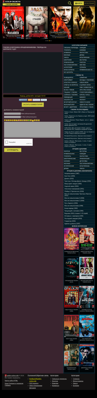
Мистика (83, 65)
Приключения (69, 62)
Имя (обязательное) (28, 113)
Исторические (69, 166)
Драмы (82, 55)
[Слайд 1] (46, 40)
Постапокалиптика (70, 65)
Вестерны (83, 60)
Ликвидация (68, 97)
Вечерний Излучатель (71, 102)
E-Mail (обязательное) (28, 117)
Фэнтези (83, 62)
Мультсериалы (69, 69)
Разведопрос (68, 77)
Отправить (12, 150)
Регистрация (89, 3)
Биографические (70, 158)
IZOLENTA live (68, 99)
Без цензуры (68, 72)
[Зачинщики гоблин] (37, 22)
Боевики (83, 50)
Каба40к (66, 87)
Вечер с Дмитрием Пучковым (71, 107)
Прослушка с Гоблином (87, 107)
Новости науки (85, 102)
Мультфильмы (85, 57)
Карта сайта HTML (11, 380)
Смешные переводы (71, 47)
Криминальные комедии (87, 69)
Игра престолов (85, 90)
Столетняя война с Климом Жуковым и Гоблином (87, 92)
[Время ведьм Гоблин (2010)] (60, 22)
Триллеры (67, 50)
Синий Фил (83, 77)
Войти (79, 3)
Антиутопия (68, 67)
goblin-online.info (13, 375)
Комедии (83, 47)
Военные (67, 55)
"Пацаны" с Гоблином (71, 92)
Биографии (68, 60)
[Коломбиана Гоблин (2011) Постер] (84, 22)
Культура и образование (71, 82)
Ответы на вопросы (71, 85)
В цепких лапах (85, 85)
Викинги (82, 97)
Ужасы (66, 57)
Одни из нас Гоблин (86, 104)
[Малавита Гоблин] (13, 22)
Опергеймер (68, 80)
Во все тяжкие (69, 90)
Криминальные (69, 153)
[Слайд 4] (50, 40)
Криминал (67, 52)
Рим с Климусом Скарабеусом (87, 87)
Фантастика (84, 52)
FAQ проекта (33, 383)
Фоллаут (83, 99)
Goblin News (84, 82)
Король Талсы (85, 94)
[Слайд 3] (49, 40)
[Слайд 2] (47, 40)
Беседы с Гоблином (87, 80)
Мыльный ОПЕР (69, 104)
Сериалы (83, 67)
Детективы (83, 161)
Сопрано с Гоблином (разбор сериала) (71, 94)
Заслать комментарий (32, 104)
